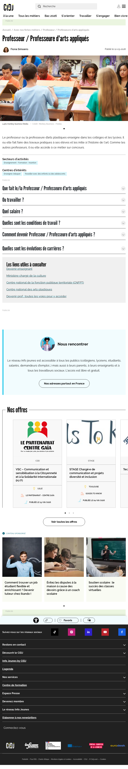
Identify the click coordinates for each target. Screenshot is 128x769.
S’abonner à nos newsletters (19, 717)
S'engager (103, 15)
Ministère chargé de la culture (26, 275)
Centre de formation (14, 685)
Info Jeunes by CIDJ (14, 660)
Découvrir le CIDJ (12, 652)
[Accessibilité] (36, 620)
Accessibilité (77, 759)
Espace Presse (11, 693)
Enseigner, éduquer (12, 174)
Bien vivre (121, 15)
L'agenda (7, 669)
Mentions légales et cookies (61, 759)
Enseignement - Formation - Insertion (20, 163)
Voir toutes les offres (64, 521)
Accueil (6, 30)
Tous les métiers (29, 15)
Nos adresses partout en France (64, 383)
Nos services (10, 677)
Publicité (25, 759)
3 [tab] (73, 513)
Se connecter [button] (118, 6)
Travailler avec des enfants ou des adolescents (45, 174)
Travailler (85, 15)
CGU (85, 759)
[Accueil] (8, 7)
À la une (8, 15)
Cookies (103, 759)
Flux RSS (33, 759)
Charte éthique (43, 759)
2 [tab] (69, 513)
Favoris (68, 620)
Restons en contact (14, 644)
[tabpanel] (64, 90)
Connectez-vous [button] (15, 727)
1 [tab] (64, 128)
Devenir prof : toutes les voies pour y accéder (36, 296)
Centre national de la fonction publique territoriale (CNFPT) (45, 282)
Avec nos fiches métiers (27, 30)
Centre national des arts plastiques (29, 289)
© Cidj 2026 (93, 759)
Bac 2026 (51, 15)
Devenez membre (13, 701)
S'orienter (68, 15)
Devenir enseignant (19, 268)
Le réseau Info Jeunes (15, 709)
